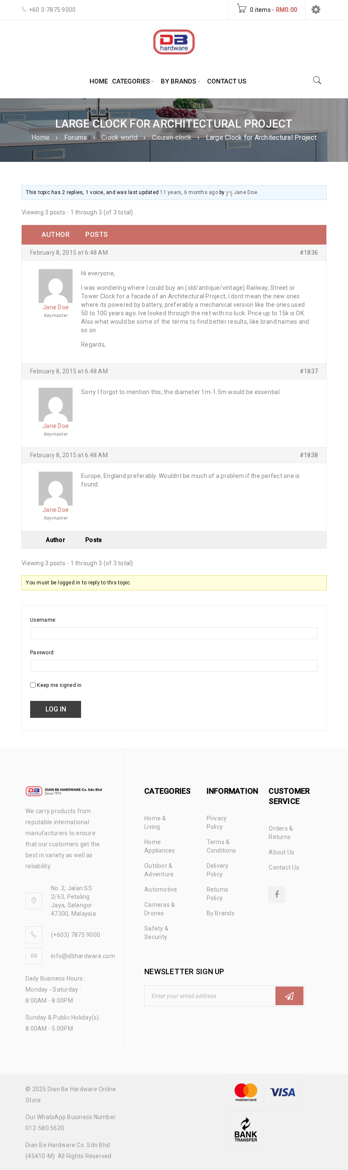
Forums (75, 137)
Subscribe (289, 996)
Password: (42, 653)
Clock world (119, 137)
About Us (281, 852)
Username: (43, 620)
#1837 (309, 371)
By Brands (221, 913)
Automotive (160, 889)
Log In (55, 709)
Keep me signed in (59, 685)
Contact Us (284, 867)
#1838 (309, 455)
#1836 (309, 252)
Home (40, 137)
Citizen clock (171, 137)
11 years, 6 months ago (189, 192)
